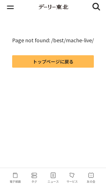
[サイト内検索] (96, 7)
